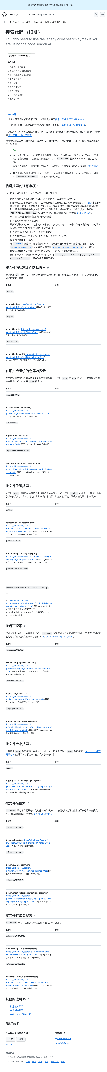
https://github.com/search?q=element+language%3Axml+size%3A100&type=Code (28, 668)
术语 (28, 1061)
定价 (46, 1061)
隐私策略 (9, 1044)
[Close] (99, 4)
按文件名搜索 (16, 803)
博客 (63, 1061)
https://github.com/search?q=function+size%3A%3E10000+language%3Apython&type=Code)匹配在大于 (29, 786)
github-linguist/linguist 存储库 (57, 636)
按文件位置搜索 (17, 486)
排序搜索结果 (16, 1006)
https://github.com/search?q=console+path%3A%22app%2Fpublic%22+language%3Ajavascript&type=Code (29, 603)
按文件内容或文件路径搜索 (26, 267)
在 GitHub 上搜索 (22, 22)
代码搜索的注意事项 (21, 186)
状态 (40, 1061)
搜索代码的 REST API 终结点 (69, 119)
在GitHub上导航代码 (20, 1014)
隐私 (34, 1061)
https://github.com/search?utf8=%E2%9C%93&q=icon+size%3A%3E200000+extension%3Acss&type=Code (29, 982)
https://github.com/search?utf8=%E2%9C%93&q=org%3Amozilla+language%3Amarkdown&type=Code (29, 727)
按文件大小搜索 (17, 744)
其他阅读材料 (16, 999)
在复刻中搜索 (83, 212)
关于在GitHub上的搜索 (20, 135)
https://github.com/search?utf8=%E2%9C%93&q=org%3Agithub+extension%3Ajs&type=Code (29, 441)
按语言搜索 (14, 626)
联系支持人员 (63, 1042)
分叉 (90, 202)
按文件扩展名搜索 (19, 915)
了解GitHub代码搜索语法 (72, 125)
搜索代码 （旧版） (60, 22)
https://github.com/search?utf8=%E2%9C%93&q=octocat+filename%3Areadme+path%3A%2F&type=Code (29, 528)
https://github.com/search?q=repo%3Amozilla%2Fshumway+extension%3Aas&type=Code (29, 469)
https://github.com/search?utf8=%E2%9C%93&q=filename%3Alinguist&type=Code (28, 843)
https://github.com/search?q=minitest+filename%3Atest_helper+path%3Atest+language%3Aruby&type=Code (29, 899)
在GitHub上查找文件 (44, 813)
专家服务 (55, 1061)
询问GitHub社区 (64, 1038)
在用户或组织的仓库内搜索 (26, 371)
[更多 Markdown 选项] (33, 55)
